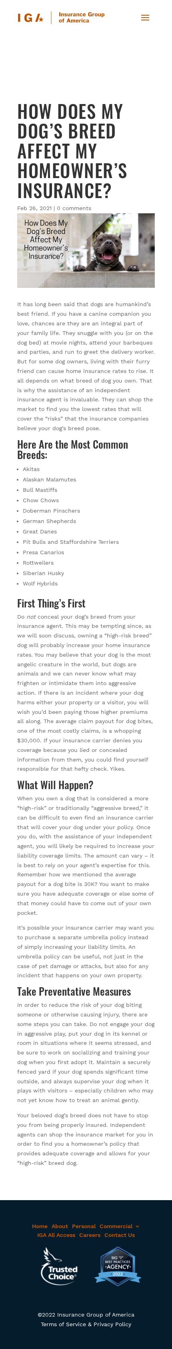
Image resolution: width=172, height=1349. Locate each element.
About (60, 1226)
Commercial (116, 1226)
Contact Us (119, 1235)
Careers (89, 1235)
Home (40, 1226)
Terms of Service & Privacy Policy (86, 1324)
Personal (84, 1226)
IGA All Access (56, 1235)
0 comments (74, 208)
